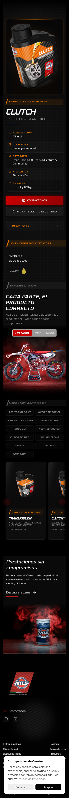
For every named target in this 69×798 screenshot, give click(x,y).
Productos (55, 753)
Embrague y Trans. (21, 420)
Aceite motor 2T (49, 412)
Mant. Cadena (49, 420)
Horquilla (20, 429)
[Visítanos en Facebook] (6, 719)
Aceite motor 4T (20, 412)
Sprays (49, 445)
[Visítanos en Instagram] (16, 719)
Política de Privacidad (32, 778)
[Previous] (6, 502)
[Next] (62, 502)
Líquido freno (49, 437)
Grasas (20, 445)
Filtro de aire (19, 437)
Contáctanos (37, 200)
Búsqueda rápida (12, 753)
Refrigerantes (49, 429)
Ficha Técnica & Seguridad (37, 211)
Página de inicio (11, 749)
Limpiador (20, 454)
